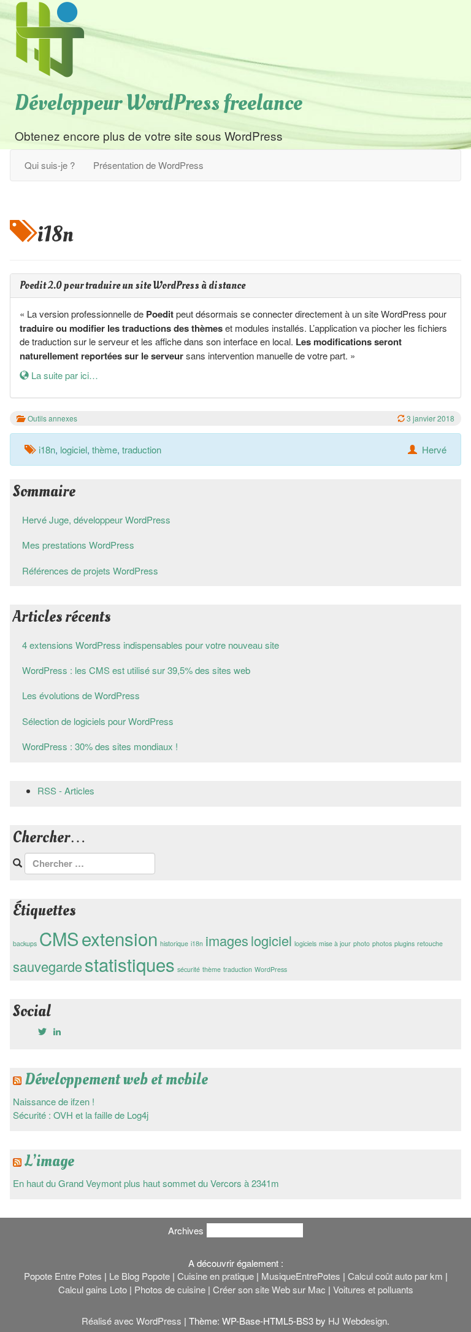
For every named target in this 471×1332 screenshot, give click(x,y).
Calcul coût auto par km (395, 1275)
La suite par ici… (63, 375)
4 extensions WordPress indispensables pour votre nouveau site (150, 644)
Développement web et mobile (116, 1079)
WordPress (271, 969)
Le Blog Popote (139, 1275)
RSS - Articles (65, 790)
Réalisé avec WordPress (132, 1320)
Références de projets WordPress (90, 570)
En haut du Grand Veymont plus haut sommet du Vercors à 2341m (146, 1183)
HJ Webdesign (357, 1320)
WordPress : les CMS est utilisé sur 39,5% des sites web (136, 670)
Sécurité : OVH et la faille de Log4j (80, 1114)
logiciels (305, 943)
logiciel (73, 449)
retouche (430, 943)
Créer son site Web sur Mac (269, 1289)
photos (382, 943)
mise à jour (335, 943)
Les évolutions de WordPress (81, 695)
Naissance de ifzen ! (53, 1101)
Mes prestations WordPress (78, 544)
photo (361, 943)
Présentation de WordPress (148, 165)
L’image (49, 1161)
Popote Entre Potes (63, 1275)
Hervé (434, 449)
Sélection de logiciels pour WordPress (98, 721)
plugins (404, 943)
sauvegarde (47, 966)
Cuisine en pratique (215, 1275)
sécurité (188, 969)
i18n (47, 449)
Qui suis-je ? (50, 165)
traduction (141, 449)
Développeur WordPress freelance (158, 103)
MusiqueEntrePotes (300, 1275)
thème (104, 449)
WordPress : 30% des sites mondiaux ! (100, 746)
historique (174, 943)
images (226, 940)
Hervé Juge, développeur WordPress (96, 519)
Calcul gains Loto (92, 1289)
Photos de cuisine (169, 1289)
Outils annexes (52, 418)
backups (25, 943)
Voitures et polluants (373, 1289)
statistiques (130, 964)
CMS (59, 938)
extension (120, 938)
